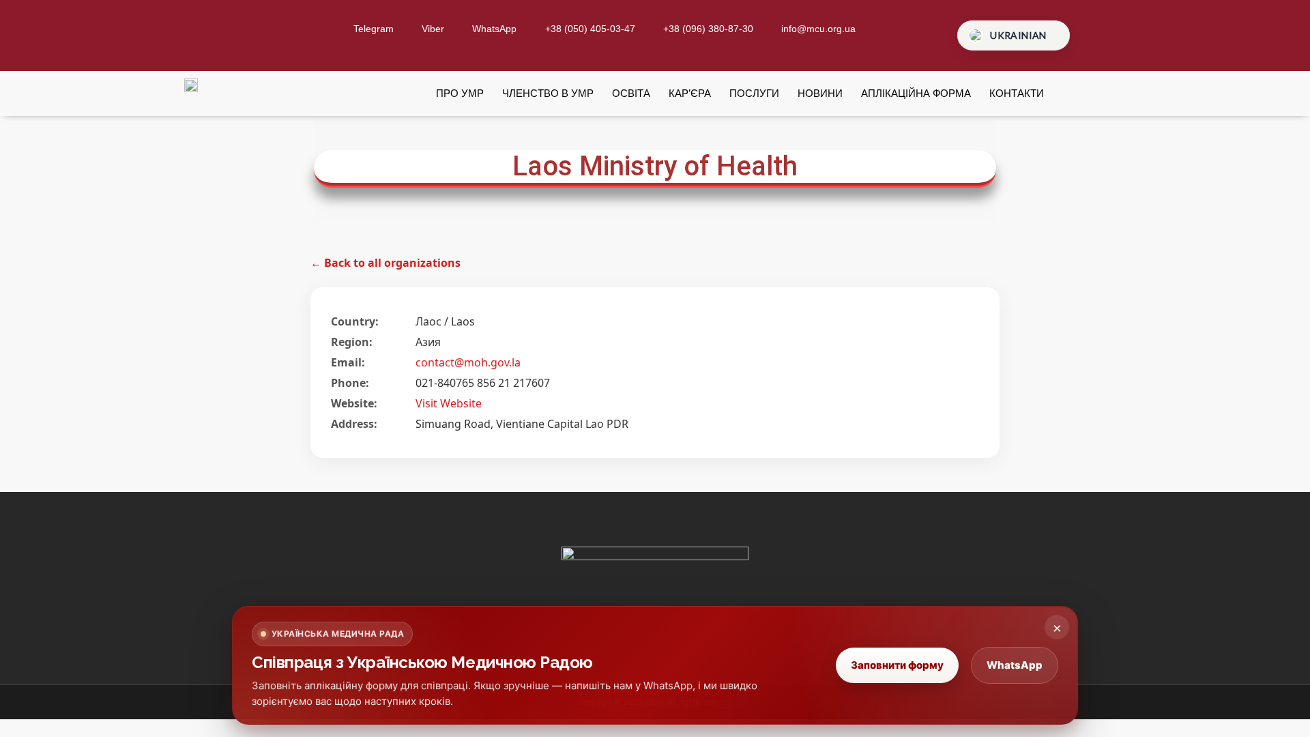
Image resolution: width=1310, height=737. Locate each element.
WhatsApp (1015, 665)
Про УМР (460, 93)
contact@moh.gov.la (468, 362)
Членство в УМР (548, 93)
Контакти (1016, 93)
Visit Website (449, 403)
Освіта (631, 93)
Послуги (754, 93)
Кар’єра (690, 93)
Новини (820, 93)
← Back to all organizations (385, 262)
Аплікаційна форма (916, 93)
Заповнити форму (897, 665)
